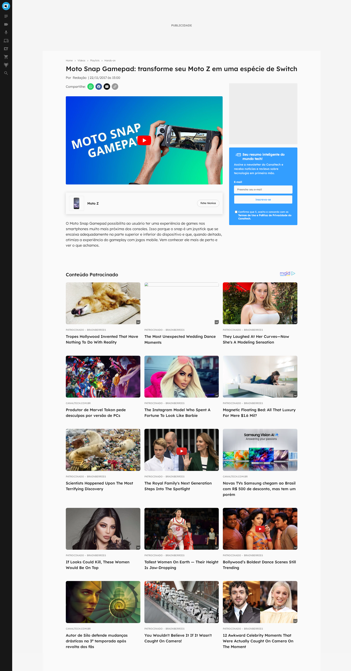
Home (69, 60)
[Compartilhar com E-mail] (107, 86)
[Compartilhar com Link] (115, 86)
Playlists (95, 60)
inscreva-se (263, 199)
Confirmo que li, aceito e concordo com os (264, 215)
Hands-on (110, 60)
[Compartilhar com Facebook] (98, 86)
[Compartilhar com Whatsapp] (90, 86)
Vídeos (81, 60)
